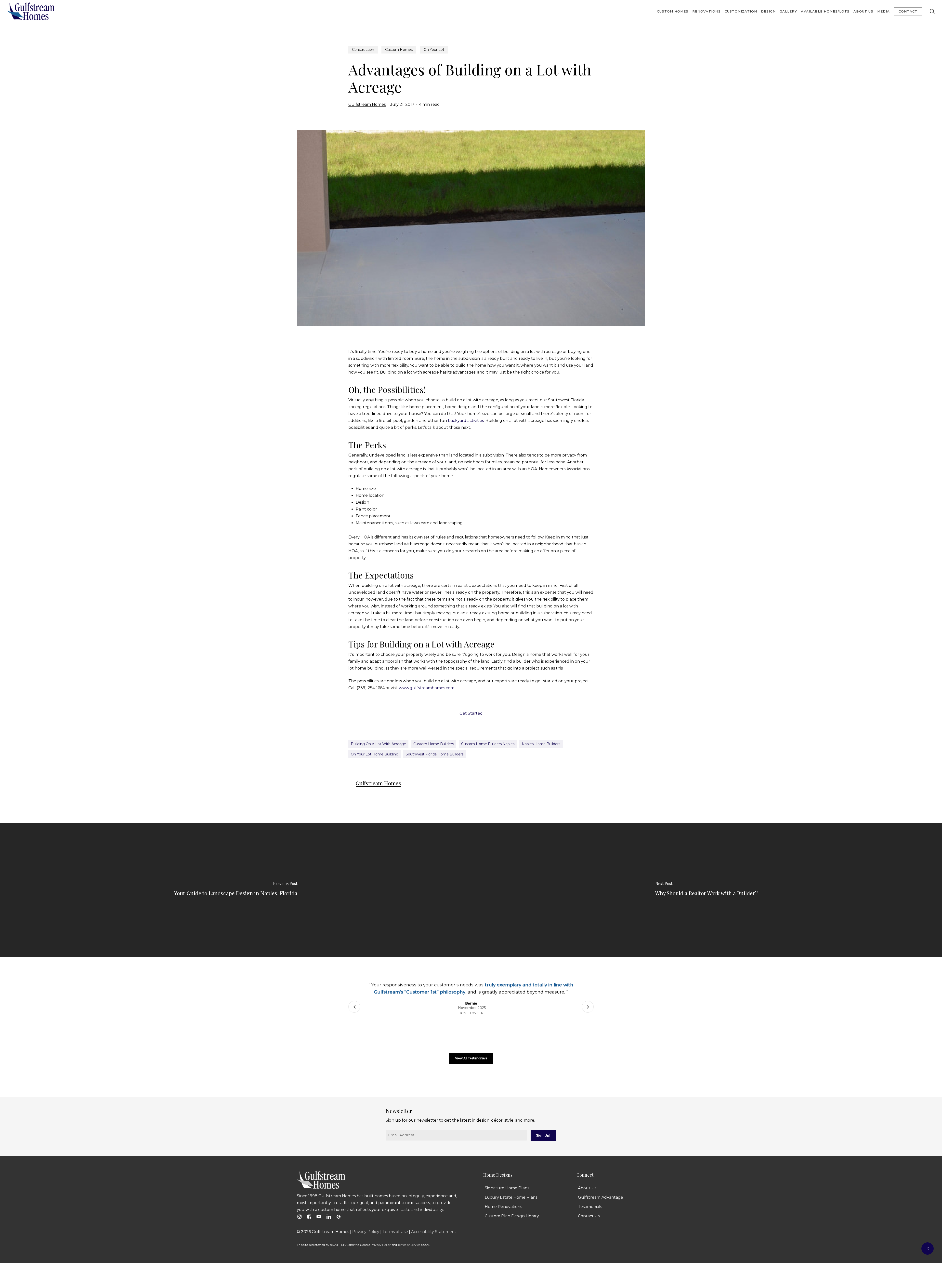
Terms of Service (409, 1245)
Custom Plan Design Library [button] (512, 1216)
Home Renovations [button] (503, 1206)
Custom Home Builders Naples (487, 744)
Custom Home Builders (433, 744)
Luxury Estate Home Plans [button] (511, 1197)
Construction (363, 49)
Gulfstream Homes (367, 104)
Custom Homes (399, 49)
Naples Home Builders (541, 744)
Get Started (471, 713)
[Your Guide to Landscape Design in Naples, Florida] (235, 890)
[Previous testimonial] (354, 1007)
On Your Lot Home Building (374, 754)
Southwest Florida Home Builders (434, 754)
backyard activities (466, 420)
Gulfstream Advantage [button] (600, 1197)
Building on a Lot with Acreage (378, 744)
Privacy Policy (365, 1231)
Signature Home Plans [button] (507, 1188)
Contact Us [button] (589, 1216)
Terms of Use (395, 1231)
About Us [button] (587, 1188)
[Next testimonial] (588, 1007)
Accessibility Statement (433, 1231)
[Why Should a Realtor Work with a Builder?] (706, 890)
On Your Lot (434, 49)
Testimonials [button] (590, 1206)
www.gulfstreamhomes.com (426, 687)
